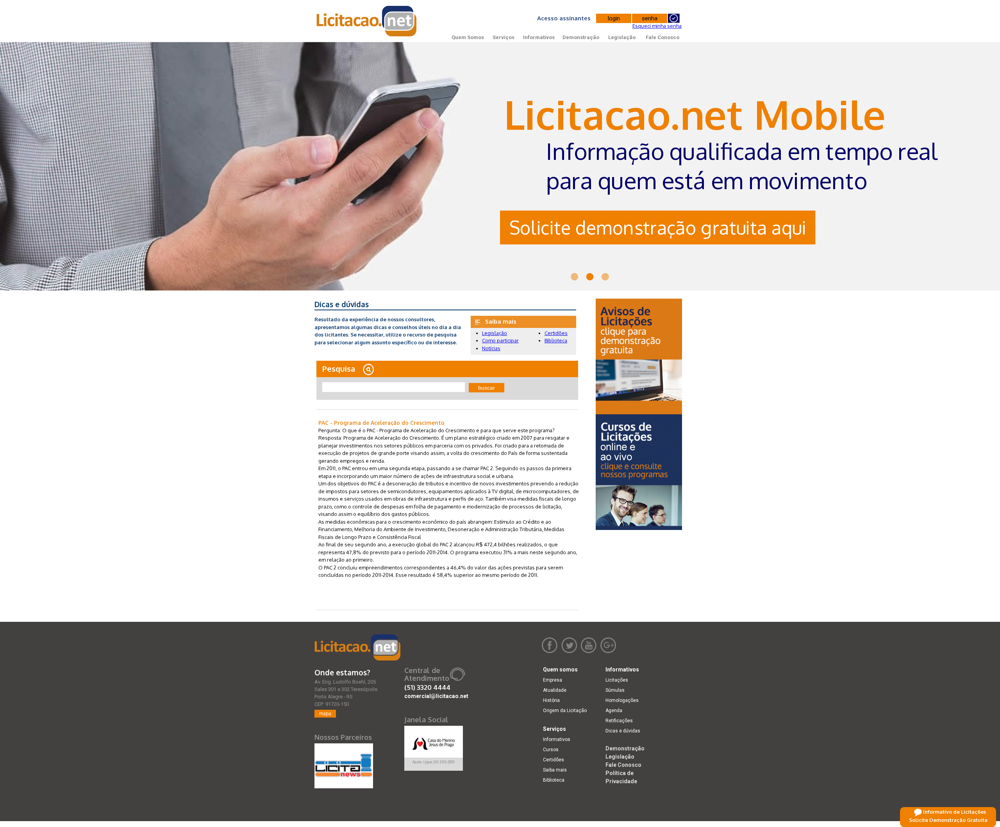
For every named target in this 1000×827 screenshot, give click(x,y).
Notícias (491, 348)
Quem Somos (468, 37)
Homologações (622, 700)
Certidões (556, 333)
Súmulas (615, 690)
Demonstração (580, 37)
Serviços (503, 37)
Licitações (616, 680)
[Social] (433, 746)
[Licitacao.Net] (367, 21)
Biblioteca (556, 340)
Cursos (551, 749)
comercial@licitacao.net (436, 696)
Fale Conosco (662, 37)
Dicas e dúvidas (622, 731)
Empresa (552, 680)
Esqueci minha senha (657, 26)
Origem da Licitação (565, 710)
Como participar (500, 340)
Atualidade (554, 690)
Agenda (613, 710)
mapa (325, 713)
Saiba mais (555, 770)
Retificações (619, 720)
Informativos (539, 37)
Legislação (622, 37)
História (551, 700)
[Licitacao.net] (357, 647)
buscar (486, 388)
